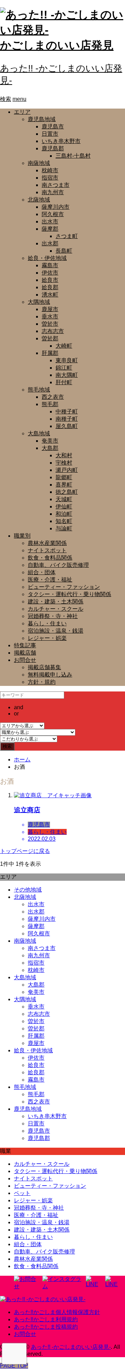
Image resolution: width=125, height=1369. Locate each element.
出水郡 (50, 243)
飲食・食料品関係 (50, 558)
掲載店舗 (25, 653)
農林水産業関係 (47, 543)
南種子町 (67, 419)
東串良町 (67, 360)
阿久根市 (53, 214)
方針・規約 (42, 682)
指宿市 (50, 178)
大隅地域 (39, 302)
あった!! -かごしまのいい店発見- (71, 1347)
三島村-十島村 (73, 156)
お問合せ (25, 660)
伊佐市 (50, 273)
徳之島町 (67, 492)
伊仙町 (64, 506)
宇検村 (64, 463)
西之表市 (53, 397)
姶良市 (50, 280)
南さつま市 (55, 185)
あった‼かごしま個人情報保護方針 (57, 1312)
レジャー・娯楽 (47, 638)
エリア (22, 112)
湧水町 (50, 295)
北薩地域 (39, 200)
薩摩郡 (50, 229)
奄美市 (50, 441)
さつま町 (67, 236)
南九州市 (53, 192)
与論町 (64, 528)
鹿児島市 (53, 126)
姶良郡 (50, 287)
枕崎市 (50, 170)
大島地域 (39, 433)
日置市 (50, 134)
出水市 (50, 221)
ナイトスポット (47, 550)
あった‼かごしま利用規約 (46, 1319)
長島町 (64, 251)
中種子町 (67, 411)
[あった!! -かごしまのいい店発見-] (42, 1299)
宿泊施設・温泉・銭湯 (55, 631)
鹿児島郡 (53, 148)
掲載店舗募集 (44, 667)
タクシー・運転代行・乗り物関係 (69, 594)
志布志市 (53, 331)
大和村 (64, 455)
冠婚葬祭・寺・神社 (53, 616)
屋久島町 (67, 426)
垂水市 (50, 316)
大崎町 (64, 346)
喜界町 (64, 485)
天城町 (64, 499)
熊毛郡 (50, 404)
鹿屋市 (50, 309)
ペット (22, 1193)
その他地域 (28, 890)
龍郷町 (64, 477)
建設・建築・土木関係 (55, 601)
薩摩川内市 (55, 207)
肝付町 (64, 382)
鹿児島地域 (42, 119)
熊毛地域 (39, 390)
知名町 (64, 521)
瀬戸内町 (67, 470)
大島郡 (50, 448)
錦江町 (64, 368)
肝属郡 (50, 353)
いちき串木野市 (61, 141)
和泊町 (64, 514)
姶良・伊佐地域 (47, 258)
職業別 (22, 536)
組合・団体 (42, 572)
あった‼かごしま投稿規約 (46, 1327)
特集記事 (25, 645)
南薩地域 (39, 163)
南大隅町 (67, 375)
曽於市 (50, 324)
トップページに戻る (25, 851)
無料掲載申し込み (50, 675)
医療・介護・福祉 (50, 580)
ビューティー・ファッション (64, 587)
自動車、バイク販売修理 (58, 565)
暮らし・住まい (47, 623)
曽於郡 (50, 338)
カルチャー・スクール (55, 609)
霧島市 (50, 265)
